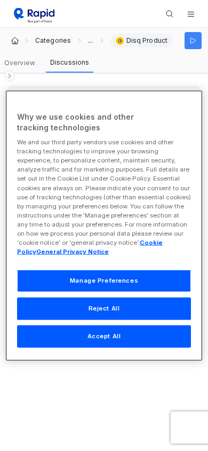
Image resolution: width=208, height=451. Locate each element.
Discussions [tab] (69, 62)
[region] (104, 225)
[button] (191, 14)
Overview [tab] (19, 63)
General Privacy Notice (72, 251)
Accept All (104, 335)
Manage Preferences (104, 280)
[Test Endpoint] (193, 40)
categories (53, 40)
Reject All (104, 308)
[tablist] (46, 63)
